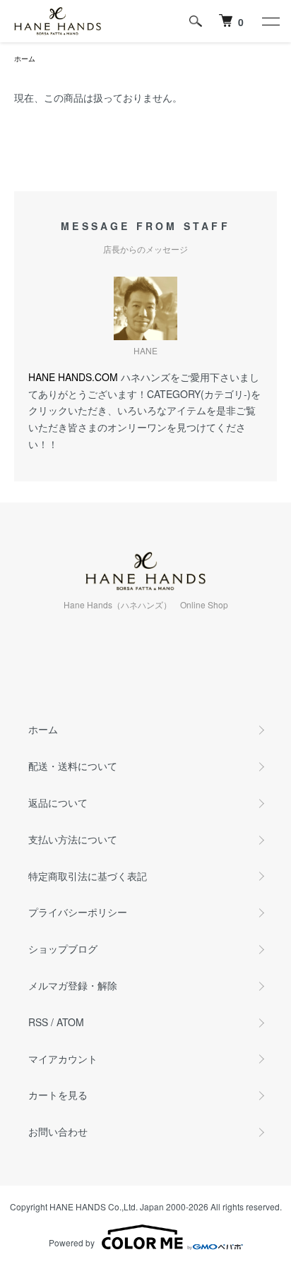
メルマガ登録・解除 (72, 985)
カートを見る (58, 1095)
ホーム (24, 59)
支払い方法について (72, 839)
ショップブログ (62, 948)
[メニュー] (270, 21)
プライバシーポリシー (77, 912)
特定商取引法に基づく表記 (87, 876)
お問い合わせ (58, 1131)
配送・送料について (72, 766)
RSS (38, 1022)
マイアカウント (62, 1059)
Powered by (72, 1242)
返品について (58, 802)
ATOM (70, 1022)
